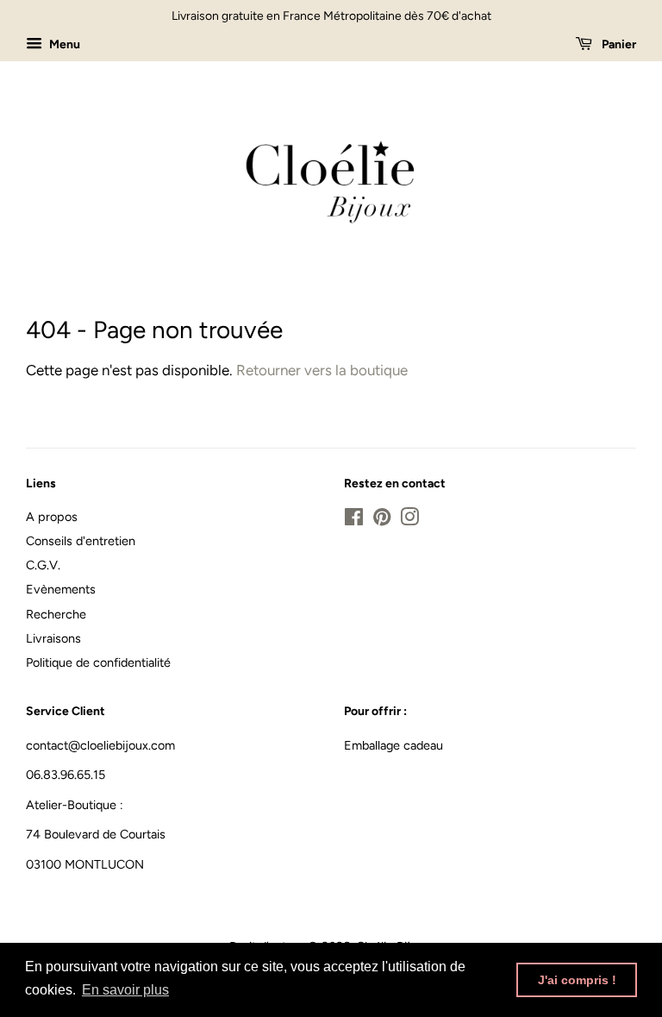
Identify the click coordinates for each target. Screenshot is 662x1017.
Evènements (61, 589)
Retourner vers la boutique (322, 370)
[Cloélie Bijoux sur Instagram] (409, 520)
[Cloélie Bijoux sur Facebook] (354, 520)
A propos (52, 516)
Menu (63, 44)
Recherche (56, 614)
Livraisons (53, 638)
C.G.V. (43, 565)
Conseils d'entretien (80, 541)
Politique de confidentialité (98, 662)
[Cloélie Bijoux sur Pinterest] (381, 520)
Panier (617, 44)
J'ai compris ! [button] (577, 980)
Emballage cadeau (393, 745)
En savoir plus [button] (125, 989)
